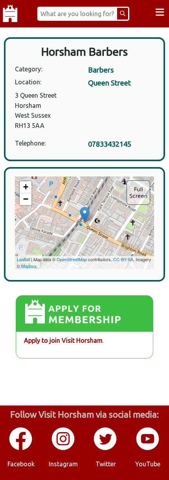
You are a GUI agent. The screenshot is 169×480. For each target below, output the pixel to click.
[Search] (122, 14)
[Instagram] (63, 448)
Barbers (101, 70)
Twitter (106, 463)
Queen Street (109, 83)
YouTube (147, 463)
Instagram (63, 463)
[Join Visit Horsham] (84, 314)
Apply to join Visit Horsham (63, 340)
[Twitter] (105, 448)
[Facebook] (21, 448)
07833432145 (109, 144)
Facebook (21, 463)
